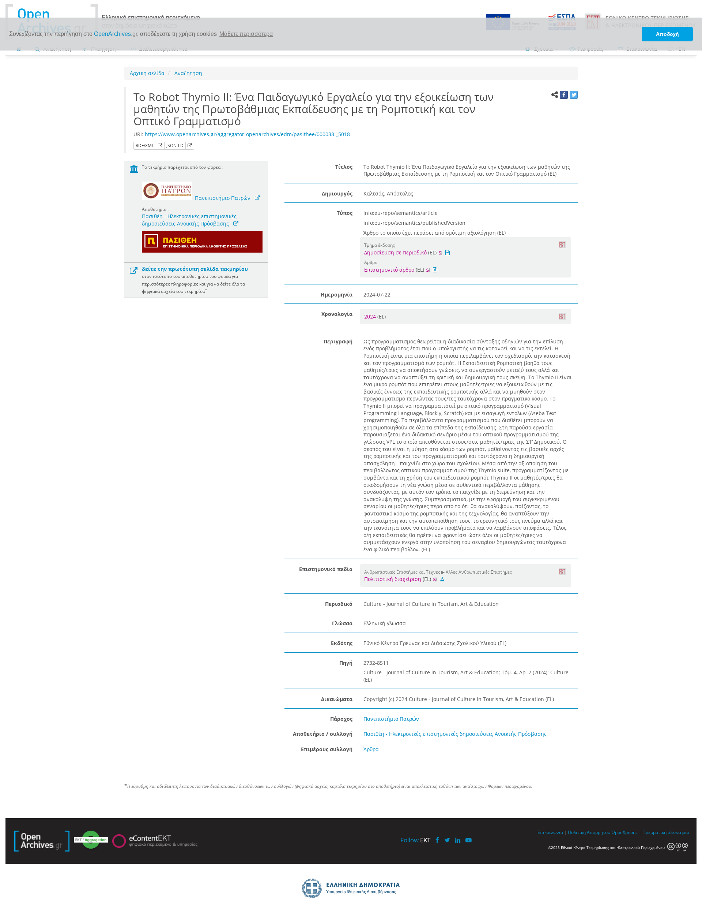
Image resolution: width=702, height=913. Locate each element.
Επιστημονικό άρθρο (389, 269)
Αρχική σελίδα (147, 73)
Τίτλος (343, 166)
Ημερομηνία (336, 294)
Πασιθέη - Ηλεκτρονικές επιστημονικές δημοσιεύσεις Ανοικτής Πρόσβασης (189, 220)
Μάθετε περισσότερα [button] (246, 34)
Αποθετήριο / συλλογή (322, 733)
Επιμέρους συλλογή (326, 749)
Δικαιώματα (336, 699)
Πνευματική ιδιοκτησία (665, 832)
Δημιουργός (337, 193)
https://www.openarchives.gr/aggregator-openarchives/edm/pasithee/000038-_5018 (247, 134)
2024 (370, 316)
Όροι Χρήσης (624, 832)
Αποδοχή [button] (667, 34)
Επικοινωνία (550, 832)
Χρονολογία (336, 313)
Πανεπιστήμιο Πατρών (222, 197)
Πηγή (345, 662)
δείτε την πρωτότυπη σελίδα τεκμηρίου (195, 268)
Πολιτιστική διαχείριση (392, 578)
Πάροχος (341, 718)
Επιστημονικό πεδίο (325, 569)
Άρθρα (371, 749)
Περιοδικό (338, 603)
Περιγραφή (338, 341)
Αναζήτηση (187, 73)
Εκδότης (341, 643)
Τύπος (344, 212)
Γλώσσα (342, 623)
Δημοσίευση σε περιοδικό (395, 252)
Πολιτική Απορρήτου (589, 832)
